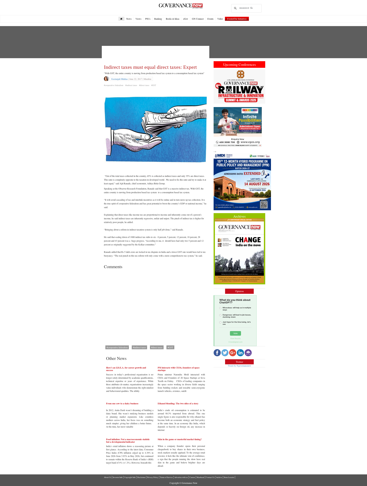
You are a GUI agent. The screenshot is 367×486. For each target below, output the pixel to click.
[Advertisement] (156, 54)
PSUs (147, 18)
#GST (153, 85)
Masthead (200, 477)
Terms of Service (166, 477)
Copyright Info (130, 477)
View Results (235, 338)
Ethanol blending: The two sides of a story (178, 403)
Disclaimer (141, 477)
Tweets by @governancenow (239, 365)
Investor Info (118, 477)
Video (220, 18)
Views (138, 18)
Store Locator (229, 477)
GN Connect (198, 18)
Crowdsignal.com (235, 342)
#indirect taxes (131, 85)
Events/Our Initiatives (237, 18)
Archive (219, 477)
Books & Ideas (172, 18)
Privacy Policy (152, 477)
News (129, 18)
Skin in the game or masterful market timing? (180, 439)
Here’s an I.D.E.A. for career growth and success (126, 369)
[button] (217, 86)
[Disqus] (155, 306)
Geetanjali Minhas (119, 78)
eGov (185, 18)
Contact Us (210, 477)
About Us (107, 477)
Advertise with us (181, 477)
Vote (235, 333)
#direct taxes (144, 85)
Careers (192, 477)
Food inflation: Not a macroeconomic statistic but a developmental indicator (128, 440)
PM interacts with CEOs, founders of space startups (179, 369)
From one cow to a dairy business (122, 403)
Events (210, 18)
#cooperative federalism (113, 85)
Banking (158, 18)
